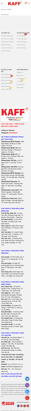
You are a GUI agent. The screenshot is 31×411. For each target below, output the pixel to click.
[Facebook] (18, 406)
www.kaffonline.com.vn (15, 364)
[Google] (21, 406)
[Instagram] (24, 406)
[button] (12, 228)
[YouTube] (28, 406)
